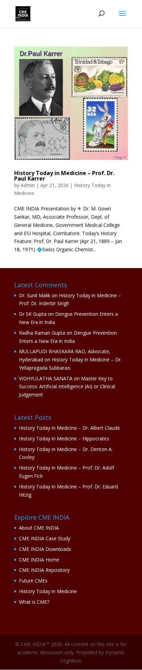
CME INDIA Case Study (44, 538)
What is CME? (34, 602)
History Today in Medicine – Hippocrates (64, 438)
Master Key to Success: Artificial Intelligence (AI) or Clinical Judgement (67, 386)
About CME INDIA (39, 527)
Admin (28, 185)
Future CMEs (33, 580)
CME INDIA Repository (44, 570)
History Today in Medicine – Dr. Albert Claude (69, 428)
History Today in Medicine (48, 591)
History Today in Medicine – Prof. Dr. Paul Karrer (64, 175)
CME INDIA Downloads (45, 549)
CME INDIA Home (39, 559)
